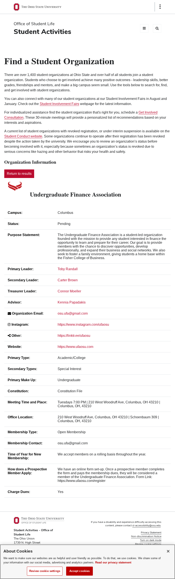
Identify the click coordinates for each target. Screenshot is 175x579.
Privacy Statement (151, 532)
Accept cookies (79, 571)
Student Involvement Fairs (59, 104)
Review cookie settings (44, 571)
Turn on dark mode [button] (150, 540)
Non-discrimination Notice (146, 536)
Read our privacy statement (113, 562)
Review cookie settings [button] (148, 544)
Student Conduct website (23, 136)
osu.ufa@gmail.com (73, 313)
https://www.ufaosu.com (75, 347)
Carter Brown (68, 280)
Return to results (19, 173)
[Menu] (144, 28)
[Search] (157, 28)
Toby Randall (68, 269)
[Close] (168, 551)
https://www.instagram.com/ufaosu (83, 324)
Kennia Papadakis (72, 302)
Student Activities (42, 31)
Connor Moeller (69, 291)
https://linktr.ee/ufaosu (74, 335)
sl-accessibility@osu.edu (146, 525)
